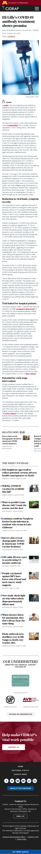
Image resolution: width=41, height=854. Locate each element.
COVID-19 (11, 36)
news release (30, 374)
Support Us (13, 747)
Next (23, 432)
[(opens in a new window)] (15, 2)
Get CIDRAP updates (20, 852)
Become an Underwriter (20, 714)
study (6, 105)
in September (12, 125)
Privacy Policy (21, 839)
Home (20, 766)
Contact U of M (33, 837)
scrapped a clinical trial (25, 309)
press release (10, 413)
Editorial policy (20, 770)
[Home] (10, 8)
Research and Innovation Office (14, 837)
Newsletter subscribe (20, 788)
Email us (20, 816)
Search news (20, 774)
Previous (21, 432)
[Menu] (37, 9)
